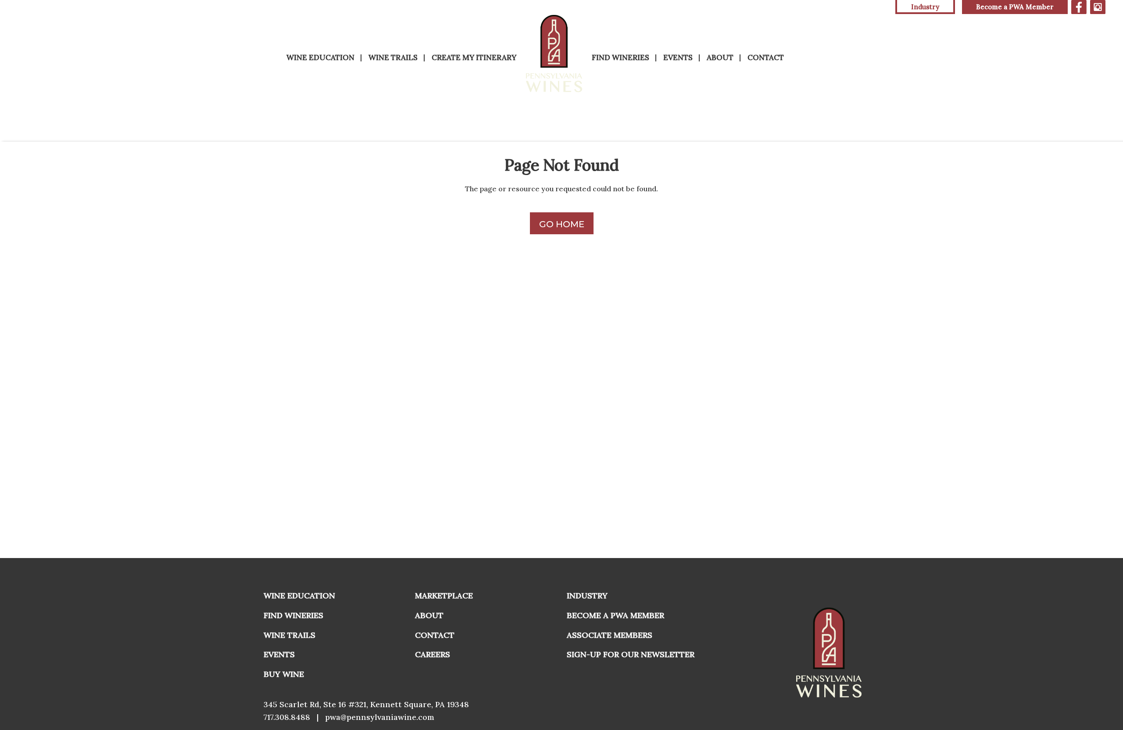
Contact (765, 57)
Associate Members (609, 635)
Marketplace (444, 595)
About (720, 57)
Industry (587, 595)
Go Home (561, 224)
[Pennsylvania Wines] (554, 53)
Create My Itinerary (474, 57)
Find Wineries (620, 57)
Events (678, 57)
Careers (432, 654)
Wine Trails (393, 57)
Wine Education (320, 57)
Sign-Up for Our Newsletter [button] (630, 654)
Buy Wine (284, 674)
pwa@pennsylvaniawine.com (379, 717)
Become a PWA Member (1015, 7)
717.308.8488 (287, 717)
